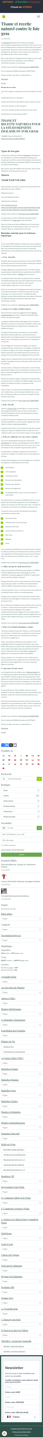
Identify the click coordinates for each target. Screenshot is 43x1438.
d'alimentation (32, 672)
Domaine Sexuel (21, 806)
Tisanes (21, 796)
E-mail (3, 83)
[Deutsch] (38, 755)
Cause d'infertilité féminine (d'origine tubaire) (20, 881)
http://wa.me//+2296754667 (28, 67)
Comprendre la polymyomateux (15, 896)
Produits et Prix (8, 1047)
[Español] (15, 755)
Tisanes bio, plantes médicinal (13, 1165)
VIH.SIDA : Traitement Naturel (13, 1346)
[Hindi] (3, 764)
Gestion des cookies (21, 1435)
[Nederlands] (3, 760)
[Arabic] (26, 755)
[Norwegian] (38, 760)
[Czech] (26, 764)
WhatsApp (4, 79)
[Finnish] (9, 764)
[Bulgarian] (15, 764)
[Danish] (21, 764)
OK (39, 779)
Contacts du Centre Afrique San (14, 1155)
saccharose (5, 443)
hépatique (27, 155)
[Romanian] (26, 760)
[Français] (3, 755)
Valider (21, 855)
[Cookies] (4, 1433)
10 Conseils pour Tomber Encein (14, 1052)
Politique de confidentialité (21, 1432)
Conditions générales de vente (21, 1429)
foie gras (17, 220)
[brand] (4, 16)
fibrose (21, 274)
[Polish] (32, 760)
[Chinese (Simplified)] (38, 764)
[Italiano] (32, 755)
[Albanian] (3, 768)
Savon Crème (21, 801)
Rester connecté (9, 845)
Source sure (11, 409)
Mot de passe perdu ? (18, 849)
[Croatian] (32, 764)
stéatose (6, 43)
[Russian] (15, 760)
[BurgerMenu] (38, 16)
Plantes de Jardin (21, 817)
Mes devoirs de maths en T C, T (14, 1160)
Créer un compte (6, 849)
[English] (9, 755)
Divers (21, 790)
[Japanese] (21, 755)
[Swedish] (21, 760)
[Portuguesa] (9, 760)
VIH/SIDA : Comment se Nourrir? (14, 1351)
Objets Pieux (21, 811)
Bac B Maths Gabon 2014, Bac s (13, 1150)
